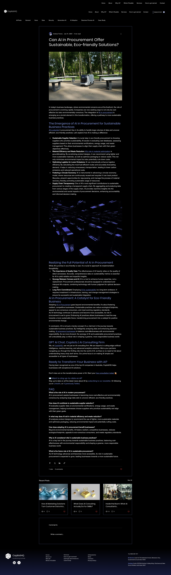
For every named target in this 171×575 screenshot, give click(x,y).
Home (47, 555)
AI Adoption (73, 20)
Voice (36, 20)
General (27, 20)
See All (130, 480)
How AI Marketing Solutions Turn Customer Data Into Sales (53, 505)
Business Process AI (87, 20)
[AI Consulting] (85, 492)
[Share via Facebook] (50, 463)
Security (51, 20)
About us (48, 557)
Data (43, 20)
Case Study (101, 20)
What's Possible (51, 560)
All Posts (18, 20)
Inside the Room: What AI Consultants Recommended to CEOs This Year (116, 505)
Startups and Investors (71, 558)
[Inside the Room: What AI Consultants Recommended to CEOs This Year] (117, 492)
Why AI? (48, 558)
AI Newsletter (92, 555)
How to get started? (70, 557)
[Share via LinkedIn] (59, 463)
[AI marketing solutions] (53, 492)
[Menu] (77, 3)
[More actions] (121, 34)
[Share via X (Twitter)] (55, 463)
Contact (90, 558)
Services (66, 555)
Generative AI (62, 20)
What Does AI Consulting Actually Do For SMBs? (84, 505)
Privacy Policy (92, 560)
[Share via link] (64, 463)
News (89, 557)
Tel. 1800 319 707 (133, 554)
